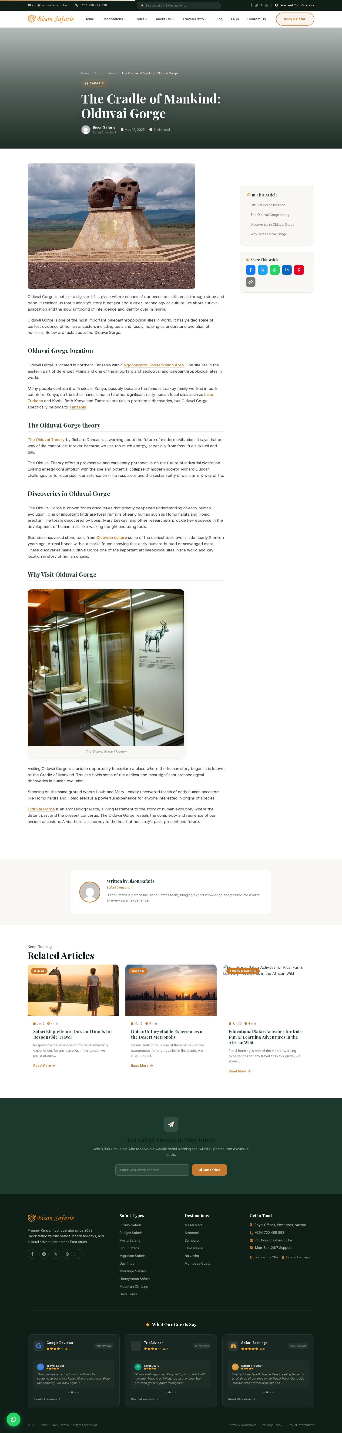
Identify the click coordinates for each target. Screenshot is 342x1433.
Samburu (192, 1240)
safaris (111, 73)
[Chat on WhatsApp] (13, 1419)
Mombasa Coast (198, 1263)
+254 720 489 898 (93, 5)
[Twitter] (263, 270)
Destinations (112, 19)
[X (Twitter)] (261, 5)
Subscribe (211, 1170)
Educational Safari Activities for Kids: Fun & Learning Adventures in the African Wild (266, 1036)
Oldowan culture (111, 537)
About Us (163, 19)
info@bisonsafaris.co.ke (273, 1240)
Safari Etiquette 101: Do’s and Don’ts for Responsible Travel (72, 1034)
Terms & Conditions (242, 1425)
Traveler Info (193, 19)
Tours (139, 19)
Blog (219, 19)
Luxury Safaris (131, 1225)
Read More (42, 1066)
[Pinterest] (299, 270)
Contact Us (256, 19)
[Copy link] (250, 282)
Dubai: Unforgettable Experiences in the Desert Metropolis (167, 1034)
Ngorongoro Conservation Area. (154, 365)
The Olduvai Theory (46, 439)
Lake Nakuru (194, 1248)
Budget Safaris (131, 1233)
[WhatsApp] (266, 5)
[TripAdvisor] (79, 1254)
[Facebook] (251, 5)
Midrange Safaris (133, 1271)
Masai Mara (193, 1225)
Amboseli (192, 1233)
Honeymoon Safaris (135, 1279)
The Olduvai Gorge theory (270, 215)
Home (89, 19)
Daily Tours (128, 1294)
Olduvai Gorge (41, 809)
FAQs (235, 19)
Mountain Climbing (134, 1286)
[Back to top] (13, 1408)
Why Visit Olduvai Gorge (269, 234)
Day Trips (127, 1263)
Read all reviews (45, 1399)
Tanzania (77, 407)
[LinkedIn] (287, 270)
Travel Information (301, 1425)
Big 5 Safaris (129, 1248)
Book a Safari (295, 19)
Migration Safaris (133, 1256)
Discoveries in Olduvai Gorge (272, 224)
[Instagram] (256, 5)
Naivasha (192, 1256)
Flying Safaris (130, 1240)
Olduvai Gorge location (268, 205)
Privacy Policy (272, 1425)
